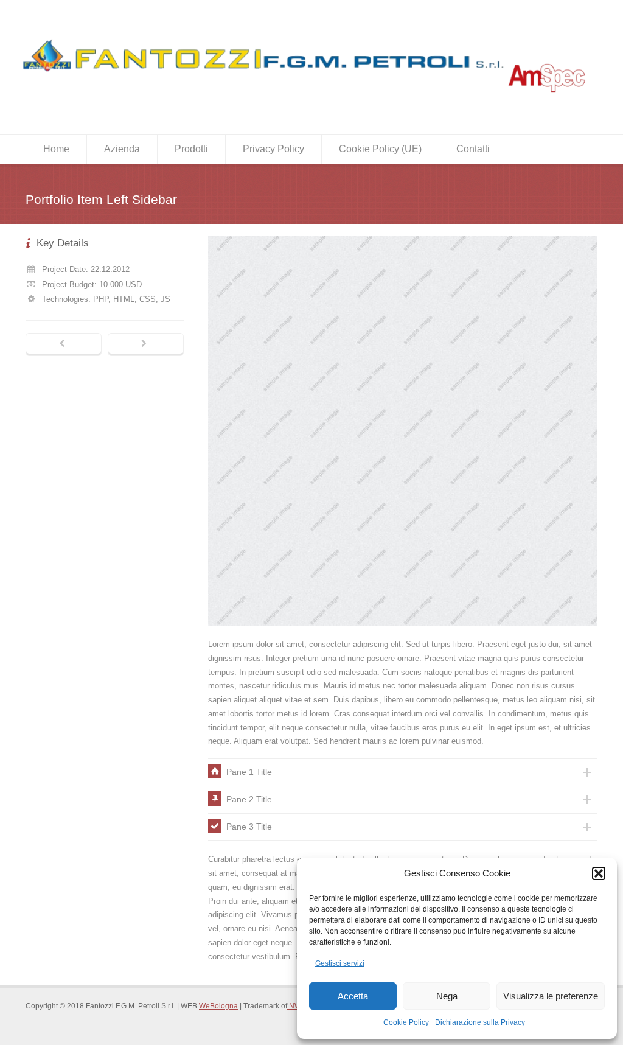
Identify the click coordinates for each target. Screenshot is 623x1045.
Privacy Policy (273, 149)
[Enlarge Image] (403, 236)
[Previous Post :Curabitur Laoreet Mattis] (64, 344)
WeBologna (218, 1006)
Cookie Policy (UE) (380, 149)
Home (56, 149)
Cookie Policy (406, 1022)
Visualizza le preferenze (550, 996)
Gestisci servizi (339, 963)
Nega (447, 996)
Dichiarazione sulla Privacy (480, 1022)
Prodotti (191, 149)
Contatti (473, 149)
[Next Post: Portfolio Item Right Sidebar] (146, 344)
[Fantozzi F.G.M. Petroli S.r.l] (305, 98)
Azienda (122, 149)
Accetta (353, 996)
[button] (599, 873)
